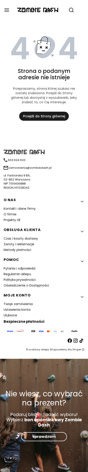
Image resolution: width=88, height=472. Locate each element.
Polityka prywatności (20, 279)
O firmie (10, 214)
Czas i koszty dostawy (21, 238)
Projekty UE (12, 220)
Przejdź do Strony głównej (44, 116)
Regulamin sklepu (17, 274)
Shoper (76, 349)
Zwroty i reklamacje (19, 244)
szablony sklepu (39, 349)
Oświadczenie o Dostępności (26, 285)
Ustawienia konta (17, 309)
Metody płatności (17, 250)
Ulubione (10, 315)
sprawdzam (44, 436)
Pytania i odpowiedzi (19, 268)
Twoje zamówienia (18, 304)
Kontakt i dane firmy (20, 208)
